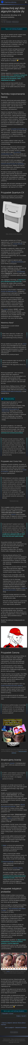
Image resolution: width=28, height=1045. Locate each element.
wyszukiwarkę (21, 271)
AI (4, 21)
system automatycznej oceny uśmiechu (12, 685)
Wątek (4, 845)
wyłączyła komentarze (17, 261)
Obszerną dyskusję (8, 861)
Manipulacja (15, 21)
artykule (12, 763)
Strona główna (14, 1032)
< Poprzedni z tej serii (7, 1013)
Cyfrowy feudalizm (17, 29)
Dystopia (9, 21)
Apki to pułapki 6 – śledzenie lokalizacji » (16, 1027)
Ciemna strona (10, 2)
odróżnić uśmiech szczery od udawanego (12, 163)
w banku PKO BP (17, 244)
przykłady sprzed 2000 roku (19, 129)
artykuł (6, 309)
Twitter (8, 971)
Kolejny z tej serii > (21, 1016)
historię (13, 514)
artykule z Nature (17, 868)
